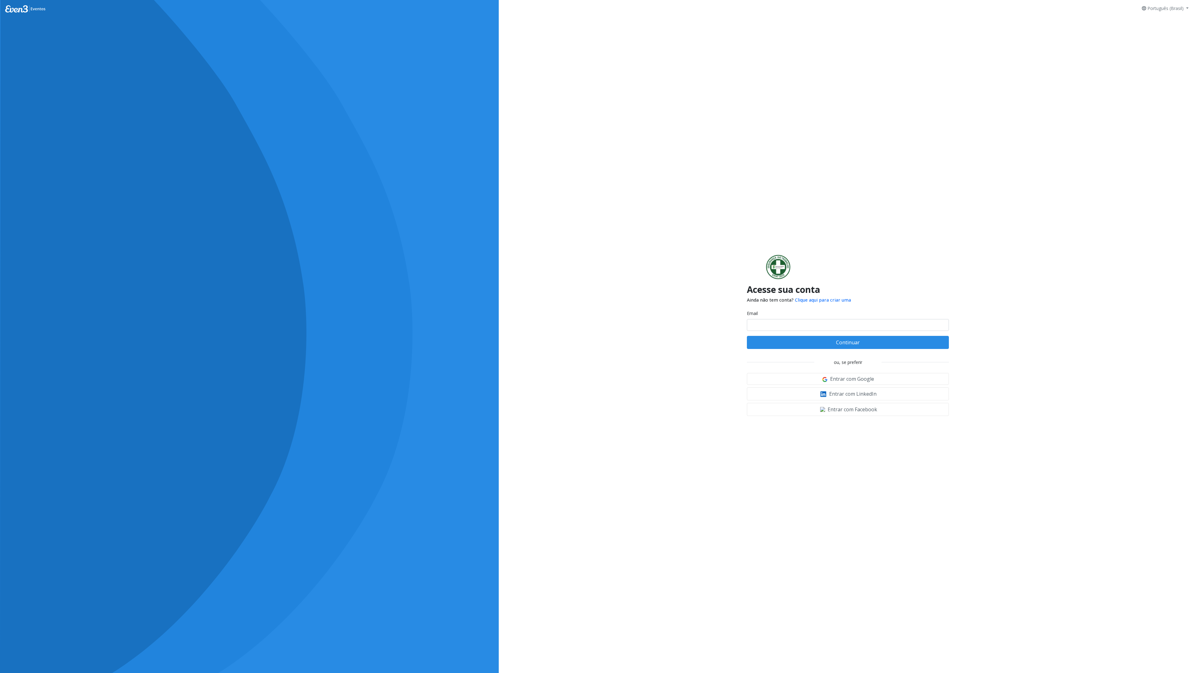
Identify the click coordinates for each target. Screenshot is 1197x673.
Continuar (848, 342)
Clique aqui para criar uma (823, 300)
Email (752, 313)
